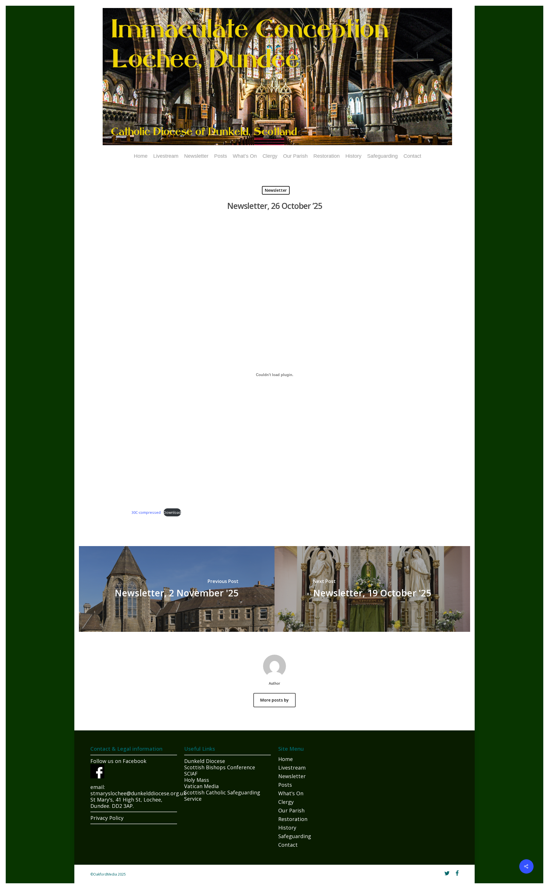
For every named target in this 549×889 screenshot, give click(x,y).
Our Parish (295, 156)
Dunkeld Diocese (204, 761)
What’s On (245, 156)
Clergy (269, 156)
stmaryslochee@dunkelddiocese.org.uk (138, 793)
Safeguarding (382, 156)
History (353, 156)
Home (141, 156)
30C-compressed (146, 512)
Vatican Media (201, 786)
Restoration (326, 156)
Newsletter (196, 156)
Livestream (165, 156)
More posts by (274, 700)
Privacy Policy (107, 817)
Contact (412, 156)
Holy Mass (196, 779)
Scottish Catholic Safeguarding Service (222, 795)
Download (172, 512)
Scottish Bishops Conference (219, 767)
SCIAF (191, 773)
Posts (220, 156)
